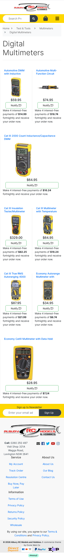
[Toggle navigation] (57, 18)
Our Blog (48, 470)
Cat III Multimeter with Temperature (46, 210)
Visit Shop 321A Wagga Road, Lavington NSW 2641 (16, 450)
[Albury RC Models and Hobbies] (32, 6)
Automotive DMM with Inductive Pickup (14, 73)
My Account (16, 463)
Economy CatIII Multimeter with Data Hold (28, 338)
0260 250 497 (16, 442)
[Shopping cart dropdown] (45, 18)
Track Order (16, 470)
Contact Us (48, 477)
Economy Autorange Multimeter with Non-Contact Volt (48, 276)
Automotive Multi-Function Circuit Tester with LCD (46, 73)
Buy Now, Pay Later (16, 485)
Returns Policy (16, 511)
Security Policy (16, 518)
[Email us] (38, 443)
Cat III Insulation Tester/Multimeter (14, 210)
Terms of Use (16, 498)
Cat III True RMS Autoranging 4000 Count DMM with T (15, 276)
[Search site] (34, 18)
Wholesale (16, 525)
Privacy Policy (16, 505)
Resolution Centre (16, 477)
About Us (48, 463)
